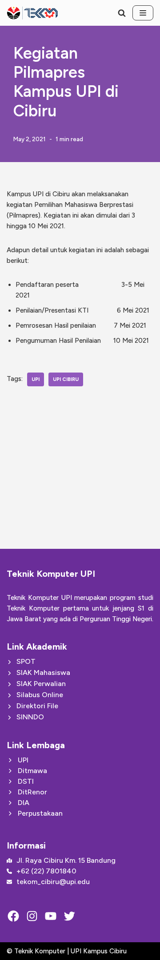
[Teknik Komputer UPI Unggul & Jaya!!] (32, 13)
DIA (23, 802)
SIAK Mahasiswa (43, 672)
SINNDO (30, 717)
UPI (36, 379)
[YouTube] (50, 916)
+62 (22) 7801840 (46, 871)
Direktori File (37, 706)
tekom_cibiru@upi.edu (53, 881)
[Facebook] (13, 916)
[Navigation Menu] (142, 12)
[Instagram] (32, 916)
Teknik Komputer (40, 951)
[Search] (122, 13)
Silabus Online (39, 694)
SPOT (26, 661)
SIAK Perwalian (41, 683)
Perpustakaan (40, 813)
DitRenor (32, 792)
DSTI (26, 781)
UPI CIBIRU (66, 379)
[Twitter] (69, 916)
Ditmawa (32, 770)
